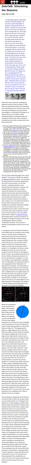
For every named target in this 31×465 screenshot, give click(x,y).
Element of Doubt (8, 179)
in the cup (15, 130)
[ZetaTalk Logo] (18, 3)
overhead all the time (9, 146)
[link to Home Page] (2, 3)
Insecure (16, 403)
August (20, 127)
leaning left (23, 161)
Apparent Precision (22, 214)
